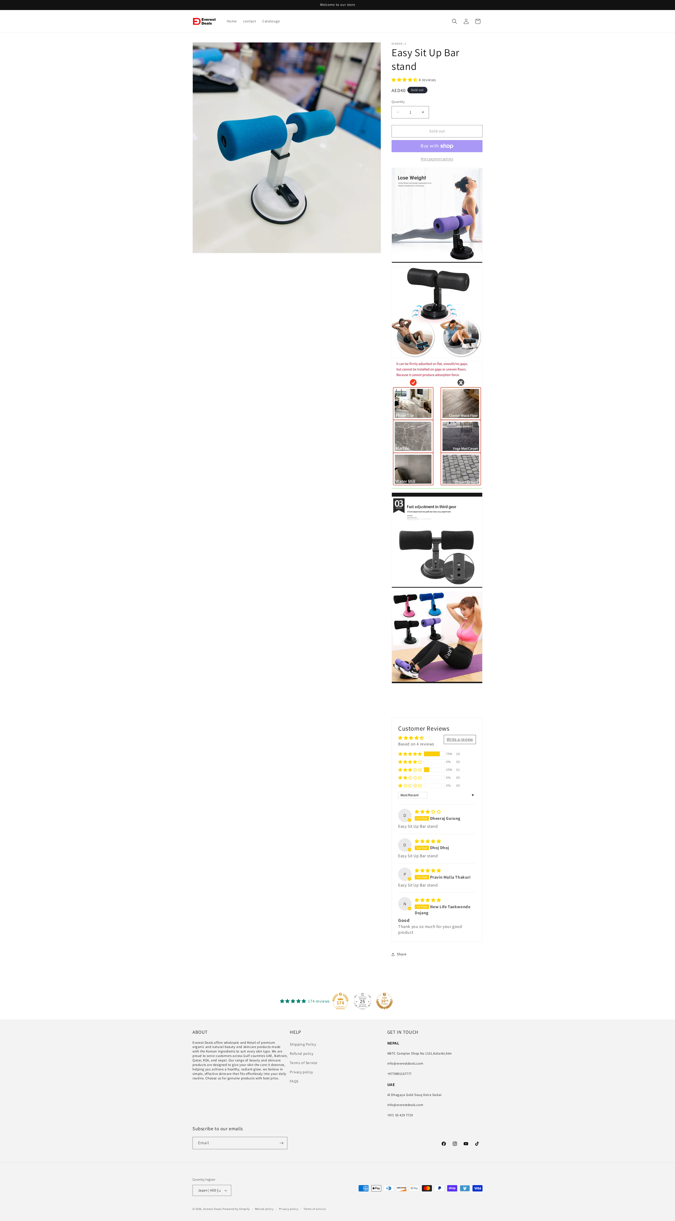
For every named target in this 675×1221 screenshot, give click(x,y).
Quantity (398, 101)
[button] (454, 21)
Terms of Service (303, 1062)
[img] (428, 812)
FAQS (294, 1081)
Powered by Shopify (236, 1209)
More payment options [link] (437, 159)
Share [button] (402, 954)
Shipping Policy (303, 1044)
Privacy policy (301, 1072)
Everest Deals (212, 1209)
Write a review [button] (460, 739)
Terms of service (314, 1209)
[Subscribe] (281, 1143)
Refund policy (301, 1053)
